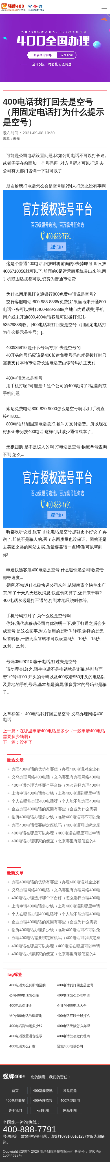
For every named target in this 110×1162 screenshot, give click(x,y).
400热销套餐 (15, 1101)
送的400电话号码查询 (25, 1016)
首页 (15, 1091)
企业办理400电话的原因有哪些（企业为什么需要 (54, 809)
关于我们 (15, 1110)
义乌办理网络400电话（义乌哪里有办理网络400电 (56, 777)
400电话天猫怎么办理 (73, 1026)
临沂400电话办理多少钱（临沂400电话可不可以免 (56, 817)
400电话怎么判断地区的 (27, 985)
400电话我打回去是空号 (47, 713)
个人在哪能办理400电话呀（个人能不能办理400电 (56, 801)
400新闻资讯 (42, 1091)
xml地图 (43, 1110)
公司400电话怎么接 (24, 995)
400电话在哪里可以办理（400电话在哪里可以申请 (56, 833)
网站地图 (70, 1110)
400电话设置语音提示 (25, 1036)
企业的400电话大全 (72, 1006)
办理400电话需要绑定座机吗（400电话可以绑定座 (56, 825)
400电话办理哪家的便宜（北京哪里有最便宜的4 (54, 841)
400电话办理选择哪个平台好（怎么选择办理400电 (56, 785)
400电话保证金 (20, 1006)
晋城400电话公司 (70, 1046)
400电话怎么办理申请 (73, 995)
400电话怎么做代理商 (73, 1036)
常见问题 (70, 1091)
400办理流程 (42, 1101)
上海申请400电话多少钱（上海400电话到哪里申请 (56, 793)
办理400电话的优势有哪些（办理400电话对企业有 (56, 769)
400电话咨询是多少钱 (25, 1026)
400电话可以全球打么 (73, 1016)
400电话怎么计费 (22, 1046)
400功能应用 (70, 1101)
